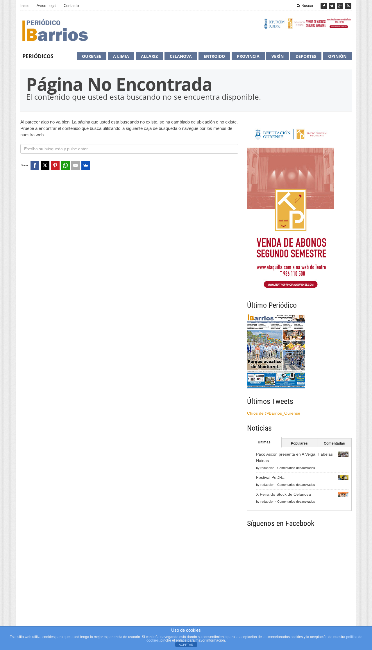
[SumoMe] (85, 165)
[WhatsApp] (65, 165)
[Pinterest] (55, 165)
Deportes (306, 56)
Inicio (24, 5)
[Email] (75, 165)
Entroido (214, 56)
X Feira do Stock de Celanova (283, 494)
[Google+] (341, 6)
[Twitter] (332, 6)
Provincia (248, 56)
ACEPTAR (186, 645)
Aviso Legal (46, 5)
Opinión (337, 56)
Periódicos (37, 56)
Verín (277, 56)
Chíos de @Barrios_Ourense (273, 413)
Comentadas (334, 443)
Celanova (181, 56)
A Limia (121, 56)
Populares (299, 443)
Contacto (71, 5)
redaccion (267, 468)
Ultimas (264, 442)
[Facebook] (324, 6)
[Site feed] (348, 6)
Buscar (306, 5)
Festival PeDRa (270, 477)
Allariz (149, 56)
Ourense (91, 56)
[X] (45, 165)
